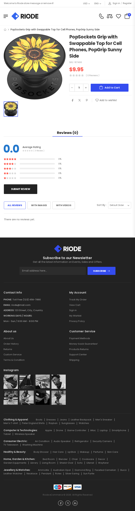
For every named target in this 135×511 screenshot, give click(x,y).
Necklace (32, 473)
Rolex (58, 473)
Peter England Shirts (33, 423)
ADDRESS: (9, 310)
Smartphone (119, 430)
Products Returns (79, 349)
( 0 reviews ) (92, 75)
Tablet (7, 434)
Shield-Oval (66, 462)
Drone (59, 430)
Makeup (84, 452)
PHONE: (8, 299)
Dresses (51, 419)
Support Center (78, 354)
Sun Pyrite (88, 473)
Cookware (88, 459)
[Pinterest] (87, 100)
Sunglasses (68, 423)
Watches (84, 423)
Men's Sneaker (103, 419)
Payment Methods (79, 338)
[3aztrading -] (24, 16)
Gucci (123, 470)
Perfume (98, 452)
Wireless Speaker (25, 434)
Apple (48, 430)
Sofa (79, 462)
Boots (39, 419)
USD (85, 3)
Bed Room (49, 459)
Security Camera (102, 441)
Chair (75, 459)
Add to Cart (112, 87)
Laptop (104, 430)
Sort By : (102, 205)
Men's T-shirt (11, 423)
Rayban (53, 423)
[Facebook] (72, 100)
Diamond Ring (83, 470)
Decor (101, 459)
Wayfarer (103, 462)
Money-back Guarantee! (83, 343)
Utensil (90, 462)
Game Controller (76, 430)
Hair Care (58, 452)
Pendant (46, 473)
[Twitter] (79, 100)
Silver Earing (72, 473)
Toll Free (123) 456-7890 (26, 299)
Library (34, 462)
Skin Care (112, 452)
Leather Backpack (81, 419)
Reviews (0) (67, 132)
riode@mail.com (20, 305)
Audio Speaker (62, 441)
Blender (63, 459)
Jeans (63, 419)
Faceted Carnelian (105, 470)
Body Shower (41, 452)
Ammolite (43, 470)
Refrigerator (82, 441)
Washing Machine (32, 444)
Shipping (74, 360)
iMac (93, 430)
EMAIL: (7, 305)
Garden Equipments (15, 462)
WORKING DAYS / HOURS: (18, 315)
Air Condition (42, 441)
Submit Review (20, 189)
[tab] (68, 132)
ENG (96, 3)
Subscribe (99, 271)
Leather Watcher (13, 473)
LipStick (72, 452)
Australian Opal (62, 470)
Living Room (49, 462)
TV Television (11, 444)
